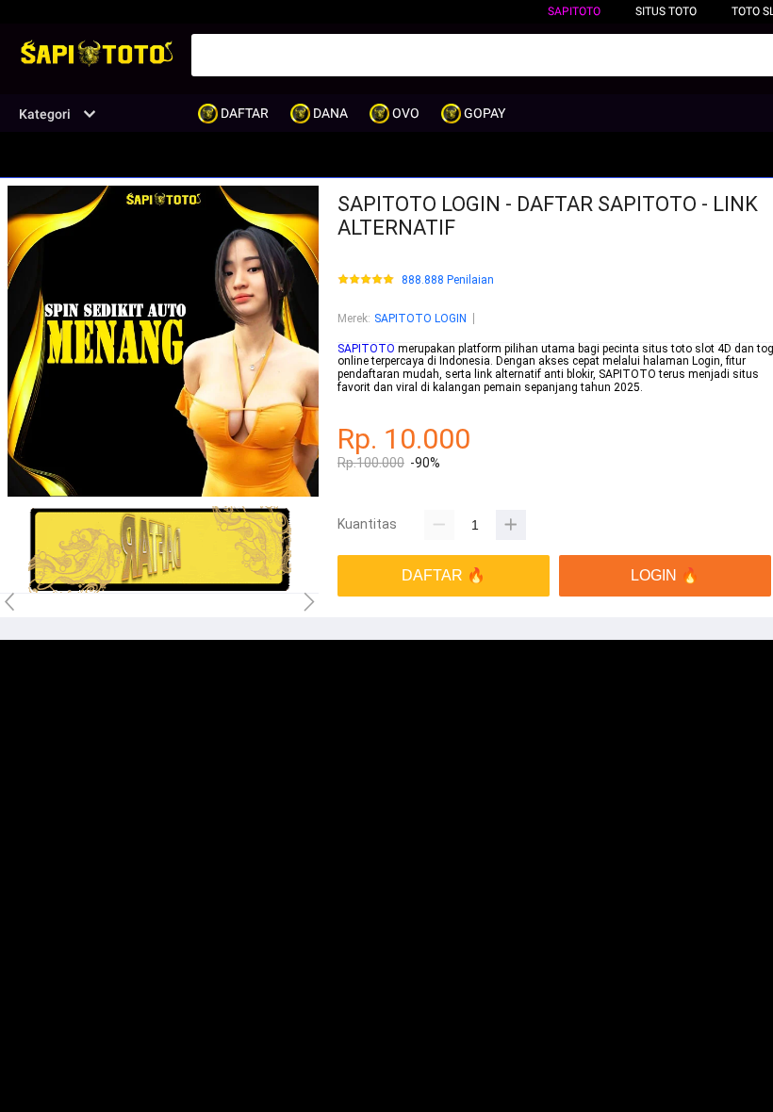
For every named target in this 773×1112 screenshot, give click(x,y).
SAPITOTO (574, 11)
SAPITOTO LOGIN (420, 318)
